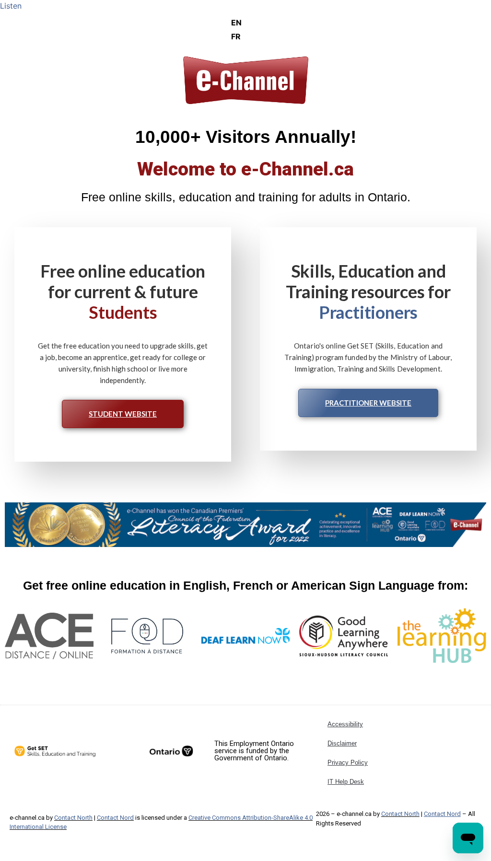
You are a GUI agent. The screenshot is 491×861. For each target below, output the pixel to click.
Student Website (123, 413)
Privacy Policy (347, 762)
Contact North (73, 817)
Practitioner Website (368, 402)
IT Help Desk (345, 781)
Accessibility (345, 724)
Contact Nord (115, 817)
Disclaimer (342, 743)
